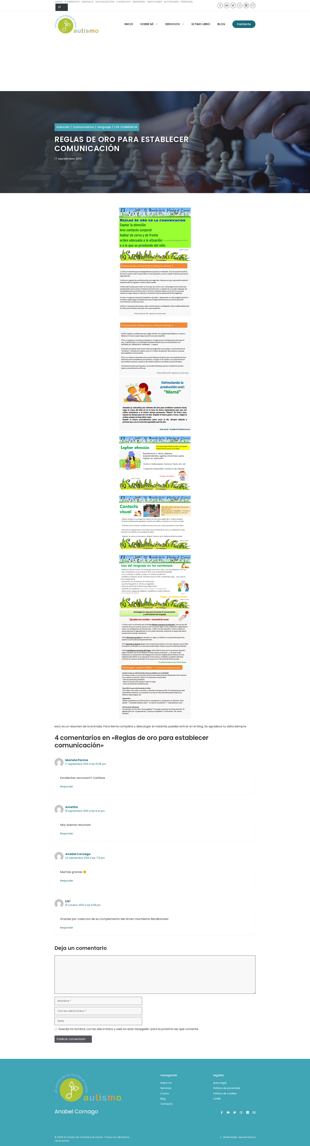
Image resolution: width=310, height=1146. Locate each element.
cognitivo (123, 1)
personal (187, 1)
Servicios (172, 24)
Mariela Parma (76, 760)
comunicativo (83, 127)
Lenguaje (104, 127)
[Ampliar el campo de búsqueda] (61, 7)
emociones (154, 1)
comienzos (72, 1)
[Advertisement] (155, 64)
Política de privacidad (226, 1088)
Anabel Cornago (78, 854)
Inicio (129, 24)
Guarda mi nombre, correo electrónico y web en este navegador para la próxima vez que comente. (128, 1029)
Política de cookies (225, 1093)
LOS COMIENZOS (125, 127)
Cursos (164, 1093)
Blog (221, 24)
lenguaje (87, 1)
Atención (63, 127)
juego (59, 1)
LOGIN (217, 1098)
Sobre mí (146, 24)
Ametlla (71, 807)
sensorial (139, 1)
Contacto (244, 24)
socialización (104, 1)
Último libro (200, 24)
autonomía (171, 1)
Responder (66, 786)
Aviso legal (219, 1083)
